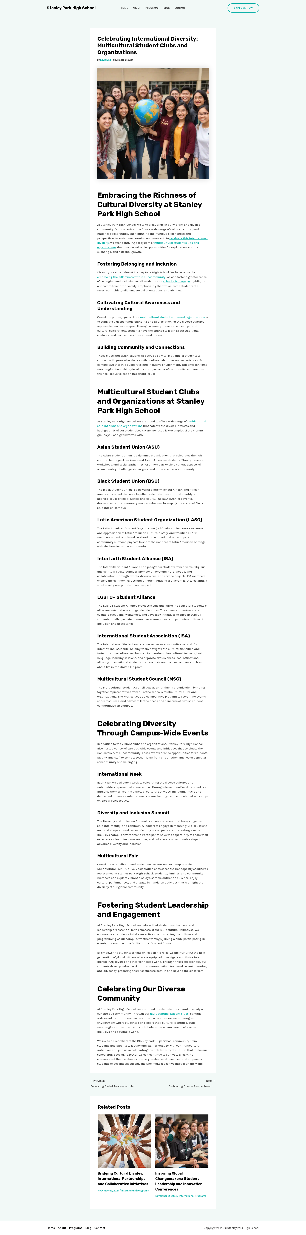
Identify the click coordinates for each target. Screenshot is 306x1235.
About (136, 7)
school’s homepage (176, 281)
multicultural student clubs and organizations (172, 317)
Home (124, 7)
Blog (166, 7)
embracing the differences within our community (131, 277)
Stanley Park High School (71, 7)
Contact (180, 7)
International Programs (135, 1190)
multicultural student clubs (169, 1013)
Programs (151, 7)
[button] (243, 8)
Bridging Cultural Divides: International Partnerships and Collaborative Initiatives (123, 1178)
